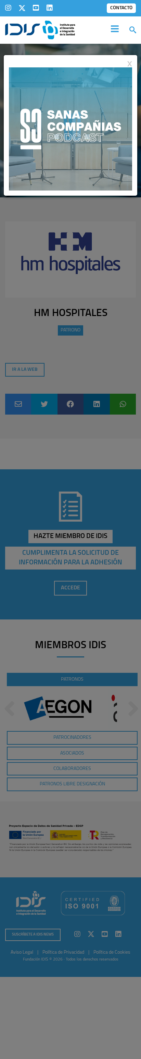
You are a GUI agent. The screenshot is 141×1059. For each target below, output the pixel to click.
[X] (22, 8)
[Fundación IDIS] (40, 29)
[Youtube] (36, 8)
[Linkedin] (50, 8)
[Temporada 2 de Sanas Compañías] (70, 128)
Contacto (121, 8)
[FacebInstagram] (8, 8)
